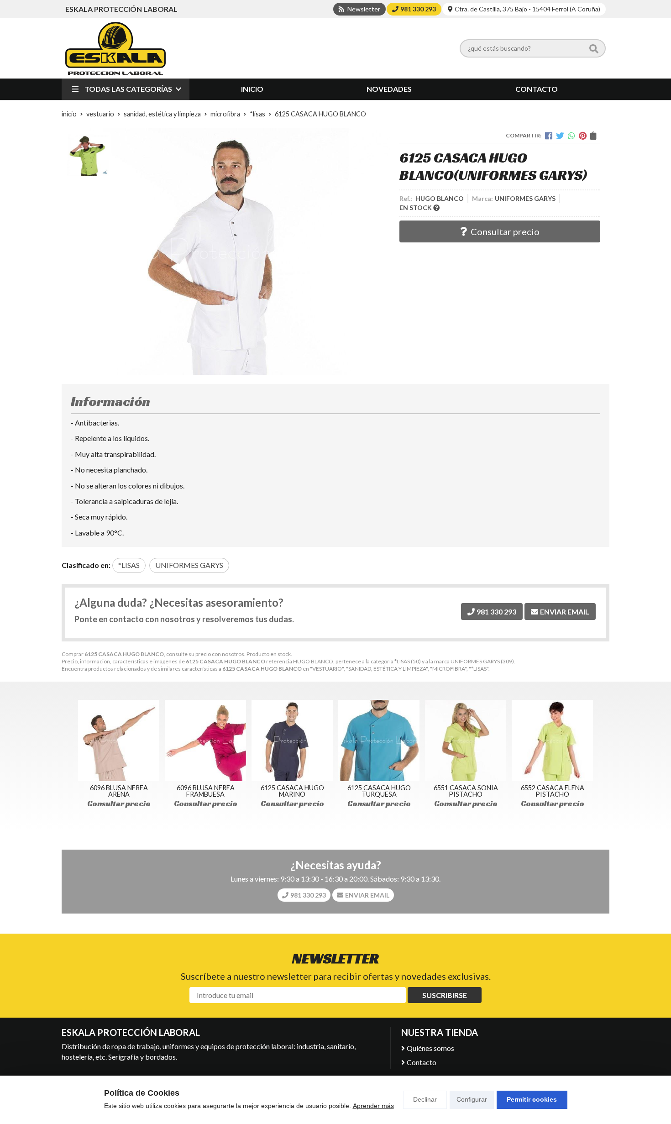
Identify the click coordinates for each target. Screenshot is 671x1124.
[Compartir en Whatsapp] (571, 135)
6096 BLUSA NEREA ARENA (119, 791)
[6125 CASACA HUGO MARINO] (292, 740)
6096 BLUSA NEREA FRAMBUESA (206, 791)
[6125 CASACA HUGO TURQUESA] (378, 740)
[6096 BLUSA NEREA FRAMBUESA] (205, 740)
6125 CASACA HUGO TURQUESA (379, 791)
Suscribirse (444, 995)
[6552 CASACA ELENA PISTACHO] (552, 740)
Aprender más (373, 1105)
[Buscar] (593, 48)
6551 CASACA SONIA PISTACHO (466, 791)
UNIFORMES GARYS (475, 661)
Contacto (421, 1062)
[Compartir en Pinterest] (583, 135)
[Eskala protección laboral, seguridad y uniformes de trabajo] (115, 48)
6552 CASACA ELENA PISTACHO (552, 791)
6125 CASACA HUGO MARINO (292, 791)
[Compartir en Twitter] (560, 135)
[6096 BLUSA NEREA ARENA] (118, 740)
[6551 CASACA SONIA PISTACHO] (465, 740)
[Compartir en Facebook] (548, 135)
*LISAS (402, 661)
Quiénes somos (430, 1048)
